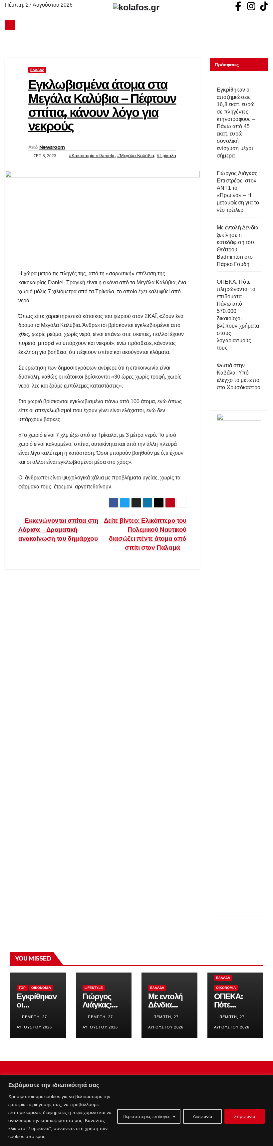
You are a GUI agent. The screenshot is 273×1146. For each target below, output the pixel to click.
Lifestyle (94, 988)
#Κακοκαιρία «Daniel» (92, 155)
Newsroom (52, 147)
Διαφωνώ (202, 1116)
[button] (263, 25)
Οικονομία (41, 988)
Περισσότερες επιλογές (146, 1116)
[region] (136, 1110)
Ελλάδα (37, 70)
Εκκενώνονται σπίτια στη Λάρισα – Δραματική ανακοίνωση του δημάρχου (58, 529)
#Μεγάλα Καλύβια (135, 155)
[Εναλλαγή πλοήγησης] (138, 25)
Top (22, 988)
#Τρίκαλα (166, 155)
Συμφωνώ (244, 1116)
